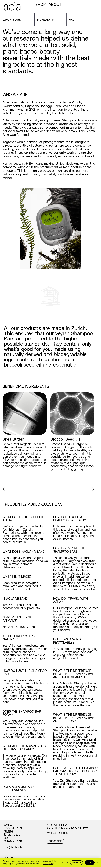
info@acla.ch (13, 847)
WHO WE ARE (12, 19)
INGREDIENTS (45, 19)
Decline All (76, 862)
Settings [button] (64, 862)
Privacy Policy (48, 864)
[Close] (97, 862)
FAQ (71, 19)
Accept (89, 862)
